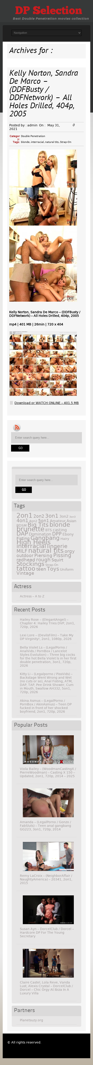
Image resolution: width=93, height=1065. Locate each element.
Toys (53, 569)
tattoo (25, 568)
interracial (37, 142)
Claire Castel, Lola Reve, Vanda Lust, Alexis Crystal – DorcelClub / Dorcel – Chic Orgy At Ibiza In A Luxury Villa (46, 988)
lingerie (57, 546)
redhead (25, 560)
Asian (71, 521)
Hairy (64, 539)
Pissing (62, 555)
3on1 (51, 516)
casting (60, 530)
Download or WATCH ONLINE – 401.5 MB (46, 403)
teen (41, 569)
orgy (70, 551)
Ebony (68, 534)
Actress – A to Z (32, 596)
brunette (30, 529)
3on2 (63, 516)
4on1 (22, 520)
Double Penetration (33, 136)
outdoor (24, 555)
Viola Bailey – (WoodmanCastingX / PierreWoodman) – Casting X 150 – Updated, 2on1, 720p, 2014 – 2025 (48, 772)
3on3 (72, 516)
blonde (25, 142)
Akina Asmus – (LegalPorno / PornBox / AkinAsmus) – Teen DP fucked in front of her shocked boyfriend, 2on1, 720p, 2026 (46, 706)
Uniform (67, 569)
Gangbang (45, 538)
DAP (22, 533)
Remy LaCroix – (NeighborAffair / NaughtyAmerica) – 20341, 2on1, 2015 (46, 879)
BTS (48, 530)
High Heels (33, 542)
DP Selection (48, 11)
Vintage (25, 573)
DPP (57, 534)
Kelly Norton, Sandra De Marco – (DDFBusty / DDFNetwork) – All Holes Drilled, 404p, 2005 (43, 94)
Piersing (43, 555)
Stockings (30, 563)
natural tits (52, 142)
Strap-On (65, 142)
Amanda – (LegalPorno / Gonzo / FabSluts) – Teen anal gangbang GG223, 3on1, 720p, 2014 (45, 825)
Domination (40, 534)
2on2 (38, 516)
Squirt (57, 560)
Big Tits (38, 525)
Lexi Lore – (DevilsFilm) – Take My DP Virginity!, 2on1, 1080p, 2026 (46, 637)
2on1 (24, 515)
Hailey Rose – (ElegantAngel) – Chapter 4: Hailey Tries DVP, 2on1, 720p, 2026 (47, 623)
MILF (21, 551)
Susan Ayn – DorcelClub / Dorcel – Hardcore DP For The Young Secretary (47, 932)
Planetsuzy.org (31, 1020)
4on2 (33, 521)
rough (43, 560)
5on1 (43, 520)
